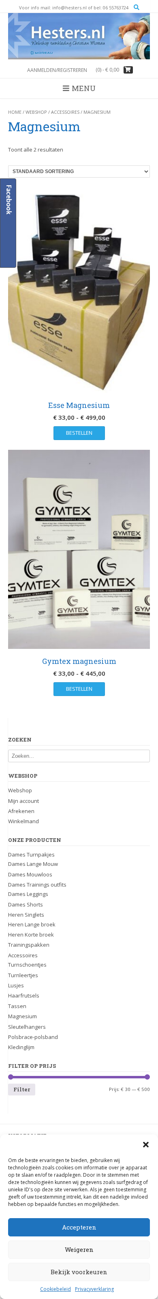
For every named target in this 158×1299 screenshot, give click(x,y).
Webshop (36, 112)
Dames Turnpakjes (31, 854)
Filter (21, 1089)
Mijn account (23, 801)
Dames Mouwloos (30, 874)
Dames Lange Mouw (33, 863)
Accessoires (65, 112)
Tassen (17, 1006)
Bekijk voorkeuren (79, 1272)
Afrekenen (21, 811)
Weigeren (79, 1249)
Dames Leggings (28, 894)
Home (14, 112)
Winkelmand (23, 821)
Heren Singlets (26, 914)
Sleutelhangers (27, 1026)
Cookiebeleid (55, 1289)
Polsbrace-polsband (33, 1037)
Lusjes (16, 985)
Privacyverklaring (94, 1289)
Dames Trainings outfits (37, 884)
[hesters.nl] (79, 36)
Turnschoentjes (27, 964)
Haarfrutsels (23, 995)
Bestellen (79, 432)
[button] (146, 1145)
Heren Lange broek (32, 924)
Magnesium (22, 1016)
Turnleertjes (23, 975)
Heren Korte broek (31, 934)
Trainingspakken (28, 944)
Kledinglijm (21, 1047)
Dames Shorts (25, 904)
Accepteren (79, 1227)
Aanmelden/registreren (57, 70)
